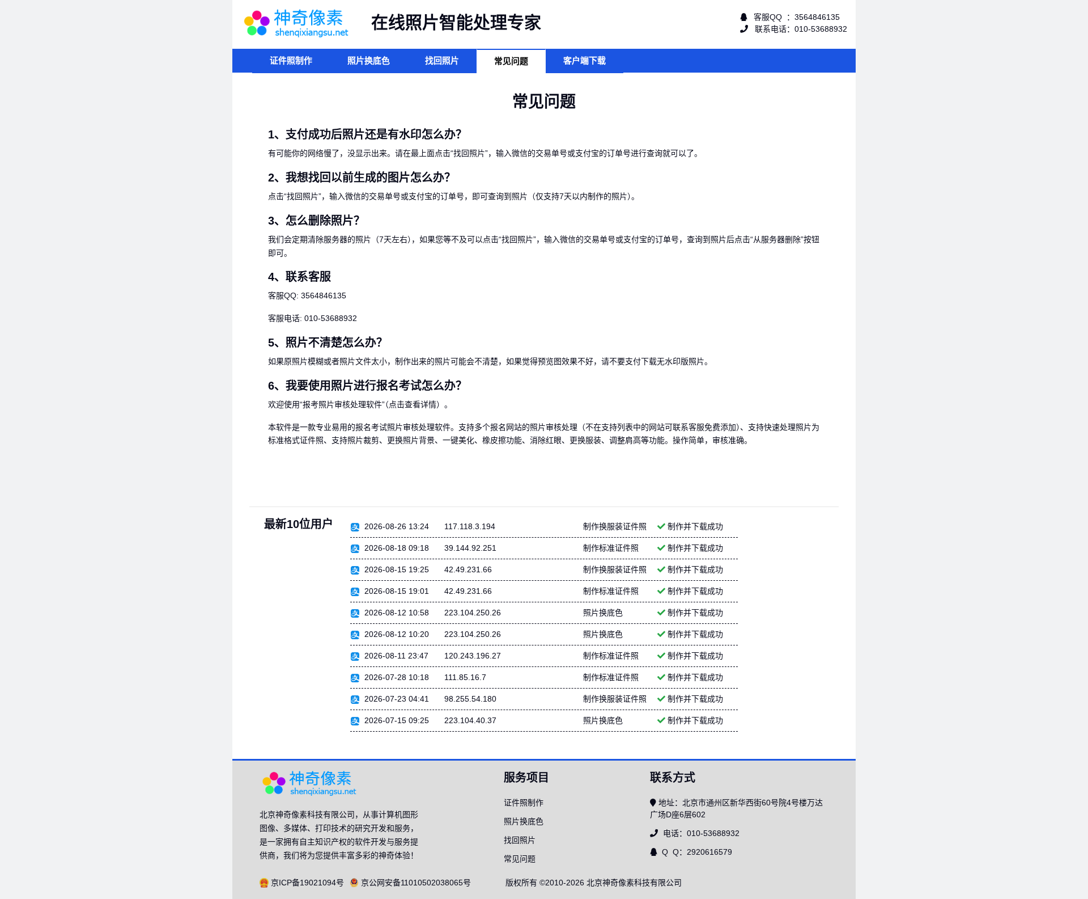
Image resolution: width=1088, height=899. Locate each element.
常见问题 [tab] (511, 61)
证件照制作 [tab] (291, 60)
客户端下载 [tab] (584, 60)
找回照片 (520, 840)
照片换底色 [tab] (368, 60)
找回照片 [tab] (442, 60)
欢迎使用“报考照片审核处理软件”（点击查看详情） (356, 404)
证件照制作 (523, 802)
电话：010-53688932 (700, 833)
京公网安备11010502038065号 (416, 882)
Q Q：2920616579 (696, 851)
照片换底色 (523, 821)
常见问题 (520, 858)
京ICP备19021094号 (307, 882)
